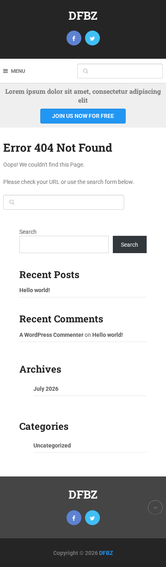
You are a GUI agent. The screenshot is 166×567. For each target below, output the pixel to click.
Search (28, 232)
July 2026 (45, 389)
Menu (18, 71)
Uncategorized (52, 445)
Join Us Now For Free (83, 116)
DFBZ (83, 15)
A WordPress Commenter (51, 335)
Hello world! (34, 290)
